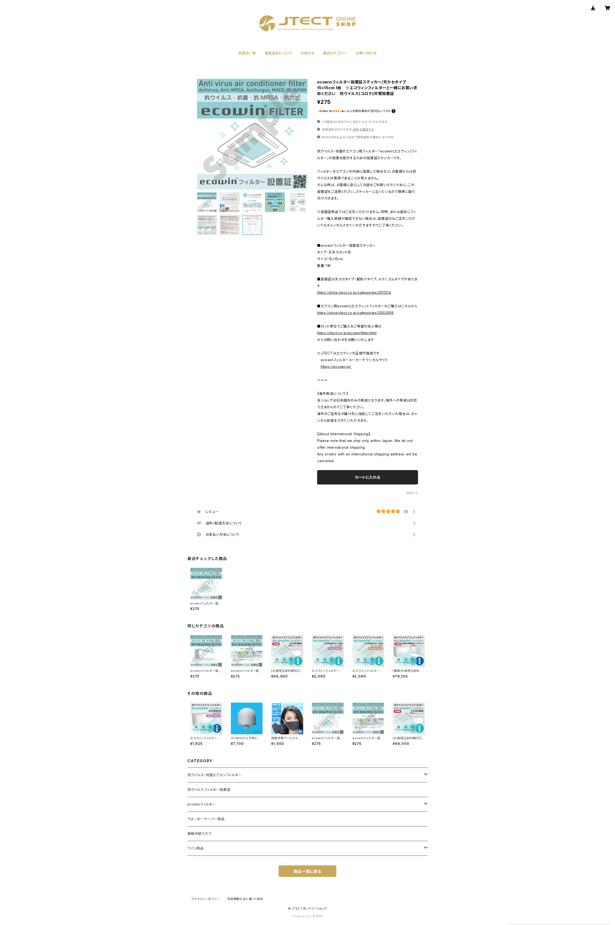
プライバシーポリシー (205, 899)
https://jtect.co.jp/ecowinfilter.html (347, 333)
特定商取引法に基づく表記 (245, 899)
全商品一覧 (247, 53)
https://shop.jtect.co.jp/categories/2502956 (355, 313)
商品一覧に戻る (307, 871)
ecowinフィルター (201, 804)
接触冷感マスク (199, 833)
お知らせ (307, 53)
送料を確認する (363, 129)
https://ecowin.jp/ (336, 367)
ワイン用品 (195, 848)
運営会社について (278, 53)
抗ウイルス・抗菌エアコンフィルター (214, 775)
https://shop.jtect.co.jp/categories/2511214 (354, 292)
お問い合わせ (366, 53)
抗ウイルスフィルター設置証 (208, 789)
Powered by (302, 916)
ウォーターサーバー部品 (206, 819)
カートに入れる (367, 477)
